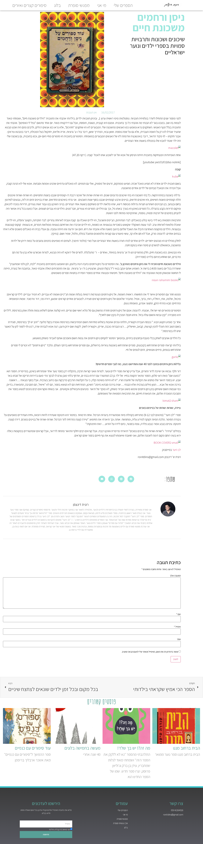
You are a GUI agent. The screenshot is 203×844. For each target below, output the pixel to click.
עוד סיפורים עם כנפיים (33, 748)
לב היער (176, 450)
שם (178, 614)
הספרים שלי (123, 5)
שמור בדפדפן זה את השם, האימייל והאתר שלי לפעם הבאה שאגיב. (149, 652)
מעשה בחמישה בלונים (82, 748)
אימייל (177, 627)
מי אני (101, 5)
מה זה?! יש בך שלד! (133, 748)
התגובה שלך (175, 576)
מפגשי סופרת (79, 5)
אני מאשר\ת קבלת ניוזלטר (59, 829)
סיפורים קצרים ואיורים (29, 5)
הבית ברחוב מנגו (186, 748)
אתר (179, 639)
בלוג (57, 5)
